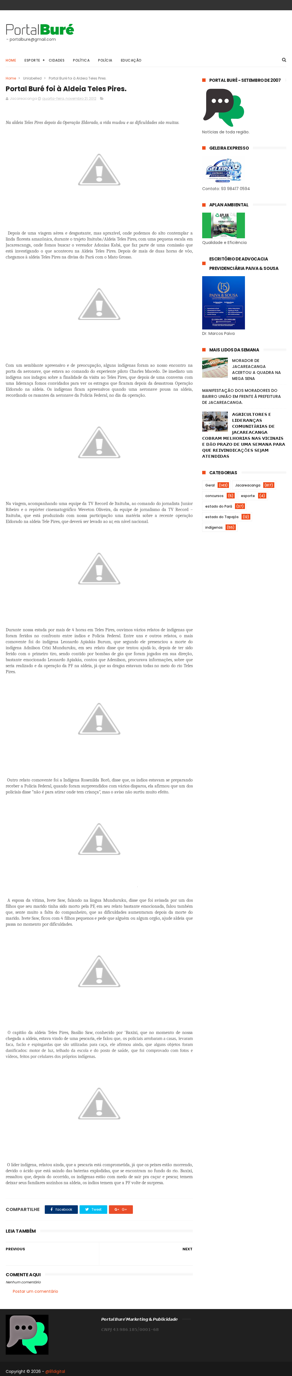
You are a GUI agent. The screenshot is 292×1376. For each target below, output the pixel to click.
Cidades (57, 60)
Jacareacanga (247, 485)
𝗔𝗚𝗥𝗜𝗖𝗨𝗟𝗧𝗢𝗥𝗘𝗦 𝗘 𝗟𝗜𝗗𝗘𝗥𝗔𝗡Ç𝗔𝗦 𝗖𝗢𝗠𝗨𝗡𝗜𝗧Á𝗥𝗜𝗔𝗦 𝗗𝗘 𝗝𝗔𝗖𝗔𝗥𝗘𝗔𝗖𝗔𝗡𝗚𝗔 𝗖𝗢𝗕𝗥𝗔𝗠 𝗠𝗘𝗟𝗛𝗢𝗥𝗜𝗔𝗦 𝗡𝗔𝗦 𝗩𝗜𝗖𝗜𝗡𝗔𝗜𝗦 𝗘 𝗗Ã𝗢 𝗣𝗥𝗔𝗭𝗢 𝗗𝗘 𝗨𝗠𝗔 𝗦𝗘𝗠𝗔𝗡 (243, 435)
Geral (210, 485)
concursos (214, 495)
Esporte (32, 60)
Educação (131, 60)
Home (11, 60)
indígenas (214, 527)
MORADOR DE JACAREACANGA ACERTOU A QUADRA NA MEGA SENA (256, 369)
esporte (248, 495)
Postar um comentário (35, 1291)
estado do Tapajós (222, 516)
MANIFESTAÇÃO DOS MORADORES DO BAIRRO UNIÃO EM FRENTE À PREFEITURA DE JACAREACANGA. (241, 396)
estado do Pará (218, 506)
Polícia (105, 60)
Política (81, 60)
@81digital (55, 1371)
